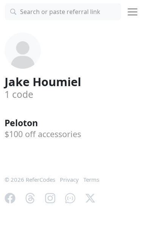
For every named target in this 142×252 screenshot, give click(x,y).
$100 (43, 133)
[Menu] (132, 12)
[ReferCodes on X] (90, 197)
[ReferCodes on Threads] (30, 197)
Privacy (69, 179)
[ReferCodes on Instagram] (50, 197)
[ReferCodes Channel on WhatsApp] (70, 197)
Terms (91, 179)
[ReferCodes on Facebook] (10, 197)
